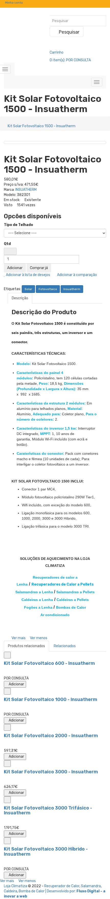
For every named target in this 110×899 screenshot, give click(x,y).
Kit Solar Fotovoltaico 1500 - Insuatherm (41, 126)
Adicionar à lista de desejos (27, 275)
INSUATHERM (26, 189)
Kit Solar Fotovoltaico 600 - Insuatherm (49, 663)
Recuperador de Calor (61, 886)
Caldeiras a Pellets (73, 600)
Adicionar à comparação (76, 275)
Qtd (7, 244)
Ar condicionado (55, 615)
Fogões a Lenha (38, 607)
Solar (28, 289)
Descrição (20, 298)
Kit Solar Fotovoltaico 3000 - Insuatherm (51, 772)
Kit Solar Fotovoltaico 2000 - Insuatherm (51, 735)
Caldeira (10, 891)
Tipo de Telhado (18, 225)
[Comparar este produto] (7, 655)
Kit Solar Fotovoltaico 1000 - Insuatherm (50, 699)
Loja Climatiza (15, 886)
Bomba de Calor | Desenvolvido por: (47, 891)
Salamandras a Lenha (34, 592)
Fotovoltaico (48, 289)
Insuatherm (71, 289)
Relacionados (65, 646)
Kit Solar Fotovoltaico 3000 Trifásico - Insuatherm (48, 810)
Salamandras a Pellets (75, 592)
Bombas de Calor (71, 607)
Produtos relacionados (26, 646)
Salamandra (91, 886)
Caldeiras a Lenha (37, 600)
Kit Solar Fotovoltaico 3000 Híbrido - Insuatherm (46, 851)
